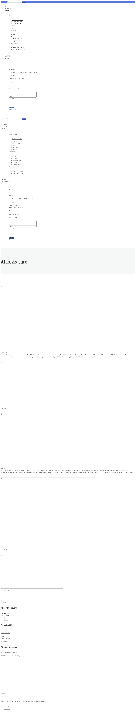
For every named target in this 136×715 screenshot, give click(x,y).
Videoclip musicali (17, 21)
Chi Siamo (6, 615)
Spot (13, 25)
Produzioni (8, 56)
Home (7, 7)
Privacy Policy (7, 707)
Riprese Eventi (16, 23)
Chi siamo (8, 8)
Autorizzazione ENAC (19, 49)
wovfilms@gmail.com (6, 641)
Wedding (15, 29)
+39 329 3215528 (5, 633)
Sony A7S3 (16, 34)
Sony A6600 (16, 40)
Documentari (16, 27)
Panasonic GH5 (17, 38)
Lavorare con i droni (18, 47)
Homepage (6, 613)
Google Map (4, 693)
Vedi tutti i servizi (17, 20)
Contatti (7, 58)
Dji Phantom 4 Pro (18, 41)
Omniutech (30, 701)
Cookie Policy (7, 709)
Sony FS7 (15, 36)
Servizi (7, 10)
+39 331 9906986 (5, 638)
